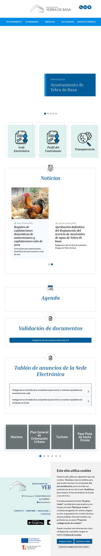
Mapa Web (30, 511)
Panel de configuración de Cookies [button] (74, 547)
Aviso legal (43, 511)
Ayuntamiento (14, 22)
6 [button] (60, 456)
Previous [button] (3, 437)
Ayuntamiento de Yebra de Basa (66, 87)
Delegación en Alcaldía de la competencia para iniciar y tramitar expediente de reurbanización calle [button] (47, 391)
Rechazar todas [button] (83, 541)
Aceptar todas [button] (65, 541)
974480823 (45, 499)
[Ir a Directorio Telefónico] (81, 7)
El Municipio (32, 22)
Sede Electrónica (86, 22)
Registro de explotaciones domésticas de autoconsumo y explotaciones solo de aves (28, 235)
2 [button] (44, 456)
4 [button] (52, 456)
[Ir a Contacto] (85, 7)
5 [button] (56, 456)
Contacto (19, 511)
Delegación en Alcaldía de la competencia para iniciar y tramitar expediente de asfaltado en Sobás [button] (47, 401)
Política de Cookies (72, 534)
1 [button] (40, 456)
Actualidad (68, 22)
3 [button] (48, 456)
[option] (16, 437)
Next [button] (98, 437)
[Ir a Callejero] (89, 7)
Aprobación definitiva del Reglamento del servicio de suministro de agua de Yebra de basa (70, 234)
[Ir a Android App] (35, 522)
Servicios (50, 22)
